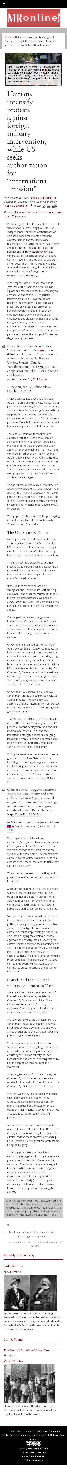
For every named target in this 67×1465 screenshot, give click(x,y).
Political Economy (17, 212)
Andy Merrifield (12, 1271)
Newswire (20, 216)
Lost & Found (13, 1339)
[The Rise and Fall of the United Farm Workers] (29, 1383)
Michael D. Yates (13, 1361)
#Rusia (11, 354)
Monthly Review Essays (20, 1255)
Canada (35, 212)
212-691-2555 (36, 1460)
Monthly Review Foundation (34, 1448)
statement (24, 1019)
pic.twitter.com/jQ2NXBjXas (27, 379)
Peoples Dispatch (14, 205)
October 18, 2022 (19, 391)
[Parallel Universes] (30, 1293)
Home (8, 37)
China (44, 212)
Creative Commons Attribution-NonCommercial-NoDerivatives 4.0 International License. (33, 1435)
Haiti (51, 212)
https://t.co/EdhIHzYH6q (24, 814)
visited (25, 695)
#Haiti (42, 367)
